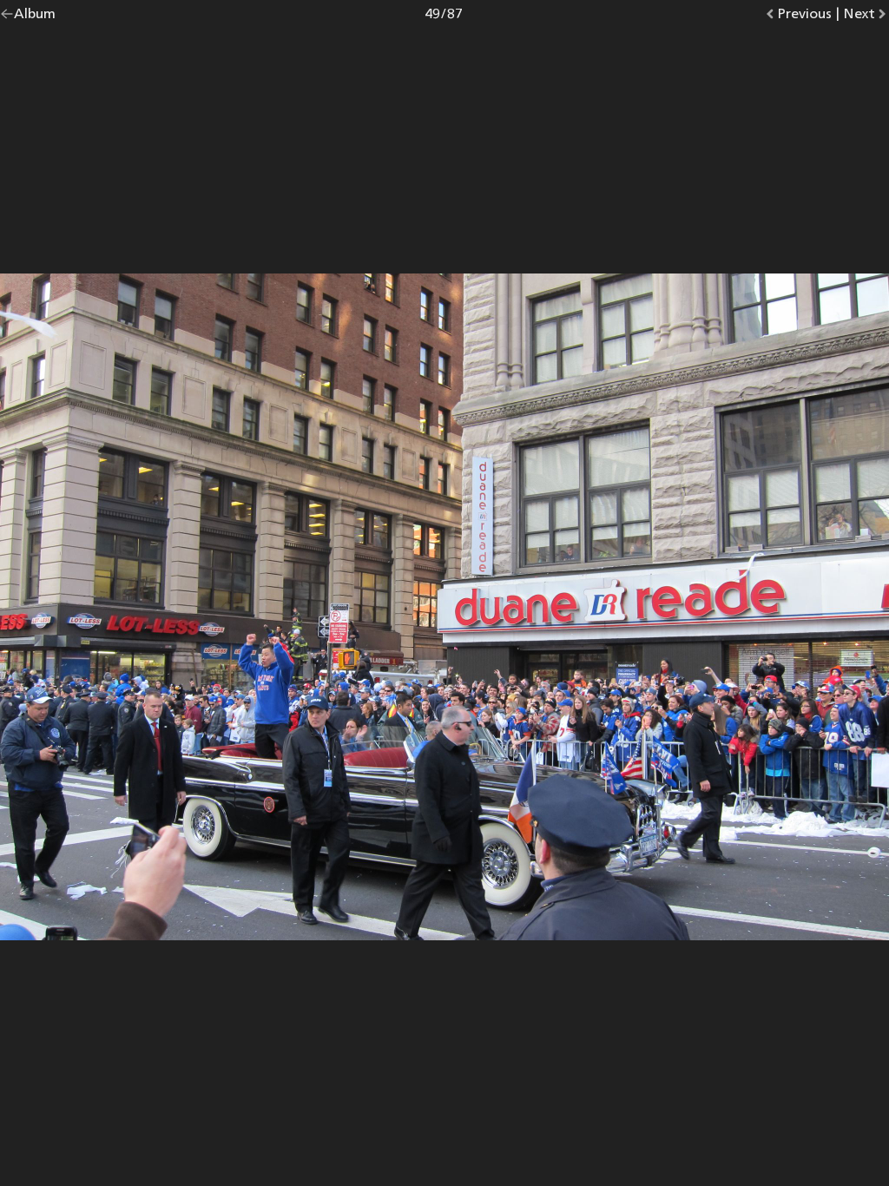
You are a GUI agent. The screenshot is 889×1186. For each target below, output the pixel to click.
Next (866, 17)
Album (35, 17)
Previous (804, 17)
